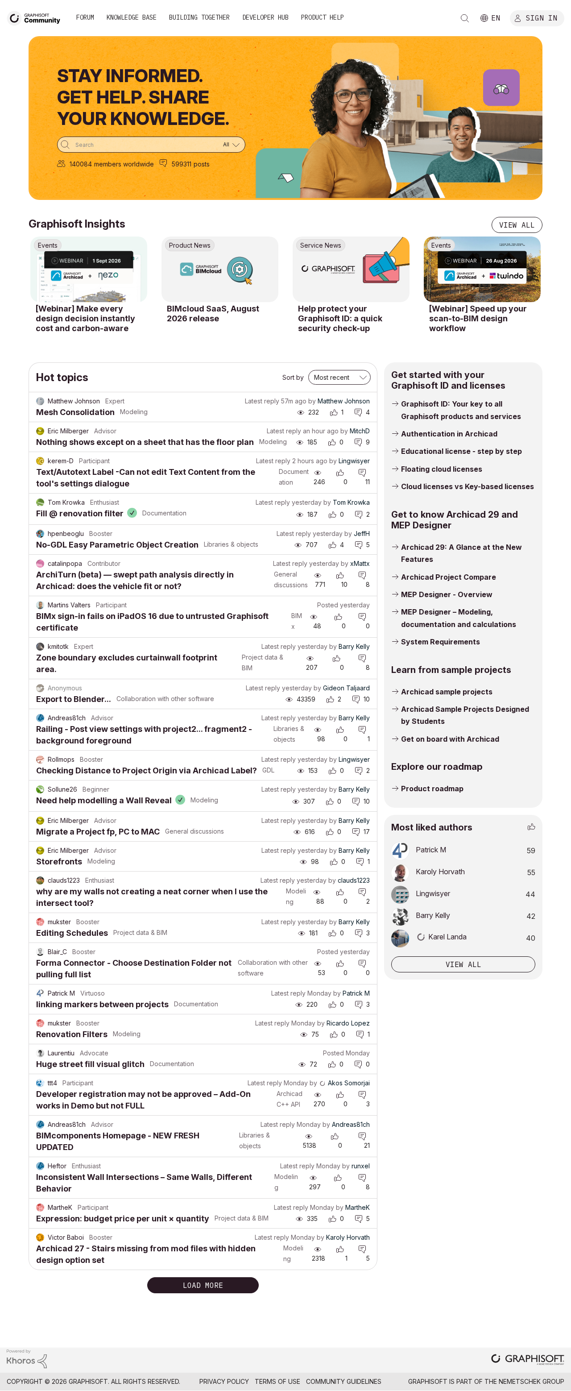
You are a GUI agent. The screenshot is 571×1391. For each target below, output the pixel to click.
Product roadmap (432, 788)
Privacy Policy (224, 1381)
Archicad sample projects (446, 691)
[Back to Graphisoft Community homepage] (36, 17)
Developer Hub (265, 17)
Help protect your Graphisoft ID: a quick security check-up (340, 318)
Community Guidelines (343, 1381)
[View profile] (40, 401)
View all (517, 224)
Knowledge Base (132, 17)
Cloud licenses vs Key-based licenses (467, 486)
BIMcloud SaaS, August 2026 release (213, 313)
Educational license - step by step (461, 451)
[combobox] (151, 145)
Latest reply (262, 401)
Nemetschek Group (531, 1381)
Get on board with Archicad (450, 739)
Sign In (541, 17)
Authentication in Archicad (449, 433)
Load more (203, 1285)
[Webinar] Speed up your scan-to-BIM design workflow (478, 318)
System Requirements (440, 641)
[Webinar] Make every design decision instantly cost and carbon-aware (85, 318)
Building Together (199, 17)
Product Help (322, 17)
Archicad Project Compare (448, 577)
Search (465, 18)
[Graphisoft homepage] (527, 1360)
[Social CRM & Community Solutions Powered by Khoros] (27, 1358)
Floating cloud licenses (441, 469)
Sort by (293, 377)
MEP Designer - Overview (446, 594)
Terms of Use (277, 1381)
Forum (85, 17)
